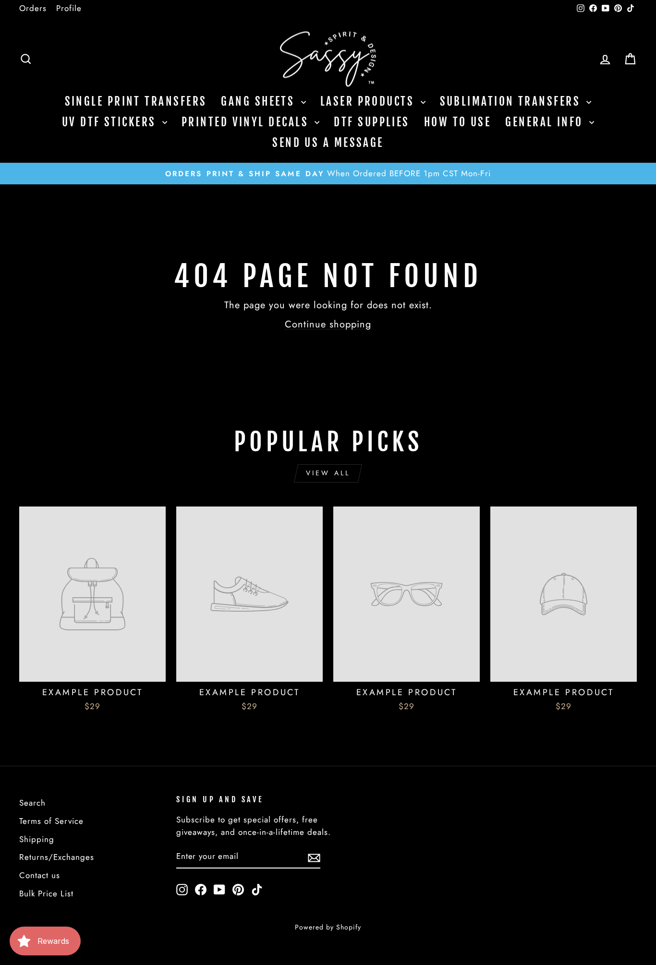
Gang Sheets (259, 102)
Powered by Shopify (328, 927)
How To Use (457, 122)
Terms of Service (51, 821)
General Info (546, 122)
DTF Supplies (371, 122)
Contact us (39, 875)
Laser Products (369, 102)
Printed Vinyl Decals (247, 122)
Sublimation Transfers (512, 102)
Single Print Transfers (136, 102)
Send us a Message (328, 143)
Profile (69, 8)
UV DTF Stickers (111, 122)
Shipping (36, 839)
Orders (33, 8)
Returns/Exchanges (56, 857)
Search (32, 802)
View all (328, 473)
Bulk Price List (46, 893)
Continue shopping (328, 324)
